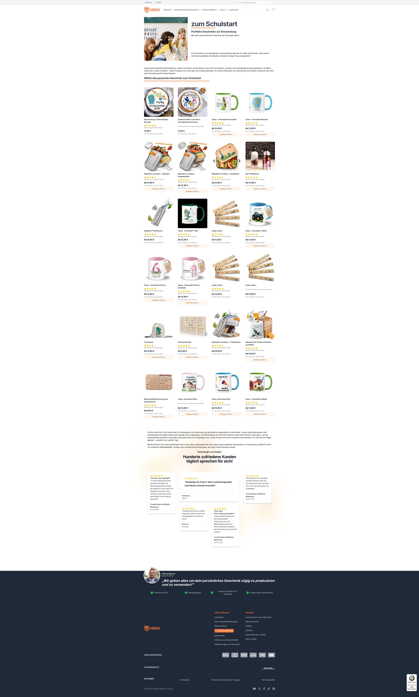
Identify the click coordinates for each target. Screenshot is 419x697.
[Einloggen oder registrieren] (267, 10)
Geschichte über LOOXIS (256, 635)
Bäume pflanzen (252, 621)
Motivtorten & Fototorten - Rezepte (225, 680)
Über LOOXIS (251, 639)
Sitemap (249, 630)
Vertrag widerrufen (225, 631)
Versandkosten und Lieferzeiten (258, 617)
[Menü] (415, 675)
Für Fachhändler (268, 680)
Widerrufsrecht (221, 626)
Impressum (219, 617)
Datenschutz (220, 635)
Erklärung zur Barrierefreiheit (226, 640)
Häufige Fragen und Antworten (227, 644)
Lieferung (147, 2)
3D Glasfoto (185, 680)
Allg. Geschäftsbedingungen (226, 621)
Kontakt (158, 2)
